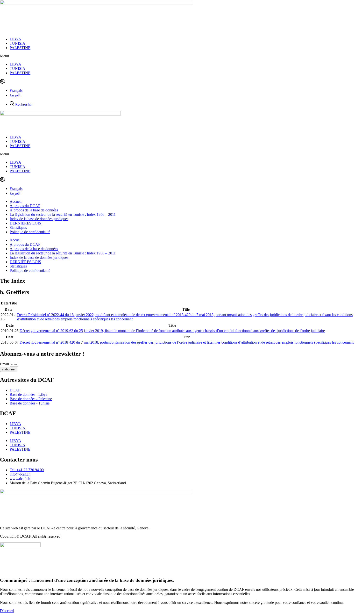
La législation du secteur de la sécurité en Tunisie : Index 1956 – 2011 (63, 214)
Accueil (15, 201)
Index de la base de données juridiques (39, 219)
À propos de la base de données (34, 210)
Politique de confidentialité (30, 232)
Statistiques (18, 227)
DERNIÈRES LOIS (25, 223)
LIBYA (15, 39)
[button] (177, 56)
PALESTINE (20, 48)
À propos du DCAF (25, 206)
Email (5, 364)
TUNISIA (17, 43)
